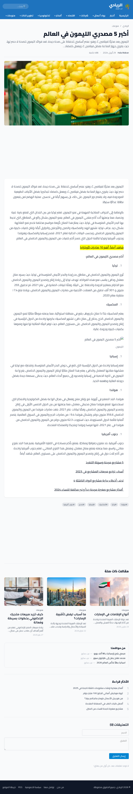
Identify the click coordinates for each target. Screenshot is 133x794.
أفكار (58, 15)
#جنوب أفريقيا (69, 504)
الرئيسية (123, 15)
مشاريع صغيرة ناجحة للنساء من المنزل (104, 708)
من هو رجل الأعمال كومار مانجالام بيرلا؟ (104, 698)
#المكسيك (103, 504)
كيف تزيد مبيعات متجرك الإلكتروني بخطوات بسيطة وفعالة (25, 618)
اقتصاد (70, 15)
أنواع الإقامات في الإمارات (111, 614)
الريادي (125, 26)
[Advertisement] (66, 152)
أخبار (112, 15)
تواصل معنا (49, 787)
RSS (20, 787)
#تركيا (114, 504)
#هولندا (124, 504)
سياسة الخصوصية (33, 787)
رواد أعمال (99, 15)
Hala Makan (123, 52)
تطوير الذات (26, 15)
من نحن (60, 787)
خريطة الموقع (9, 787)
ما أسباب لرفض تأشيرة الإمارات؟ (71, 616)
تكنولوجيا (44, 15)
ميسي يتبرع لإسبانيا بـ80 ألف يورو (109, 653)
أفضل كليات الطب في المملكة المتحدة (104, 703)
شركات (83, 15)
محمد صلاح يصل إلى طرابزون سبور (109, 658)
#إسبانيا (92, 504)
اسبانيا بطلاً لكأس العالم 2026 (111, 662)
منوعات (10, 15)
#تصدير (81, 504)
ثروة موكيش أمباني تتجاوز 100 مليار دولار (103, 693)
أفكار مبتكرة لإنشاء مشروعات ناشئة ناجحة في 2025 (98, 688)
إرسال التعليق (119, 756)
